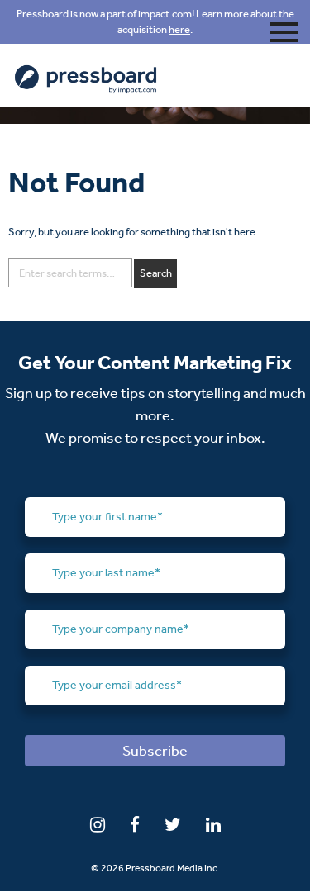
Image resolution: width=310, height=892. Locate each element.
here (179, 29)
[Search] (155, 273)
